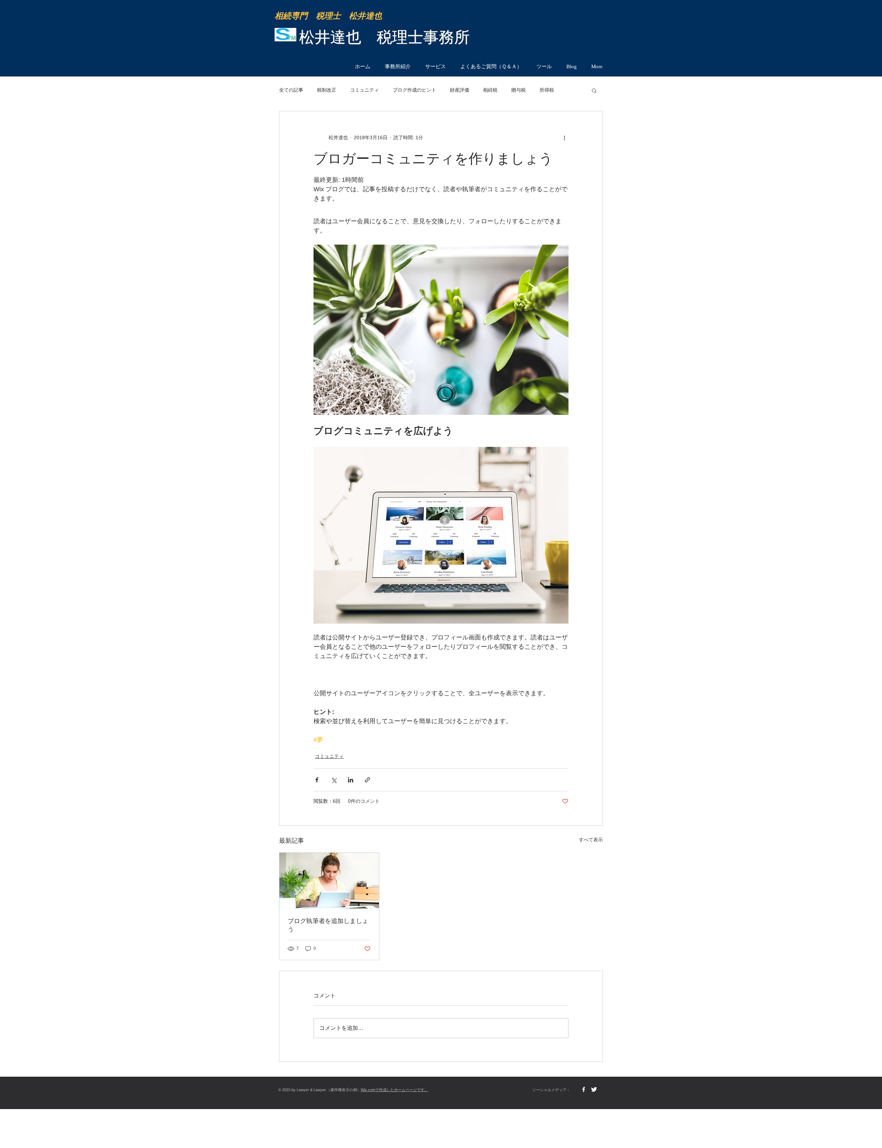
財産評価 (459, 90)
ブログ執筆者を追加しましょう (328, 925)
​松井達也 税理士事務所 (384, 37)
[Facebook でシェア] (317, 780)
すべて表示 (591, 839)
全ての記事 (291, 90)
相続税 (490, 90)
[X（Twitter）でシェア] (333, 780)
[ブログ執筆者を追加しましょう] (329, 881)
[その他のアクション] (564, 137)
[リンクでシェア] (367, 780)
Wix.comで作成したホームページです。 (394, 1090)
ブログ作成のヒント (414, 90)
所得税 (547, 90)
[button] (594, 90)
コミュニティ (364, 90)
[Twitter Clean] (594, 1089)
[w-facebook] (583, 1089)
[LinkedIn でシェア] (350, 780)
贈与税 (518, 90)
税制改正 (326, 90)
